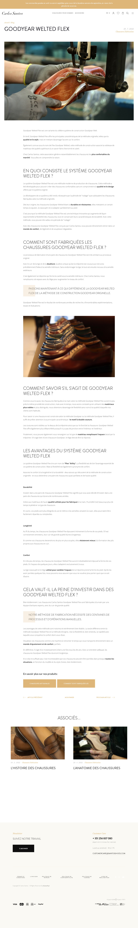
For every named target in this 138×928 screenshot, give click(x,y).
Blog (12, 23)
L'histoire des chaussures (33, 768)
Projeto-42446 (111, 899)
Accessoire (79, 13)
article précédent (34, 697)
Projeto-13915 (121, 899)
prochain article (103, 697)
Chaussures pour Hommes (62, 13)
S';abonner (23, 848)
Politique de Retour (47, 877)
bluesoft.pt (46, 886)
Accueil (6, 23)
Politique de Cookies (87, 877)
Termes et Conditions (20, 877)
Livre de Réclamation (104, 877)
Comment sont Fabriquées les (76, 683)
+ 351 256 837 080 (102, 838)
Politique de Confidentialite (67, 877)
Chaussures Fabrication (125, 32)
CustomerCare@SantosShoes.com (109, 853)
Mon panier (69, 697)
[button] (127, 13)
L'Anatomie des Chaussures (96, 768)
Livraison (34, 876)
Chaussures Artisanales (40, 683)
